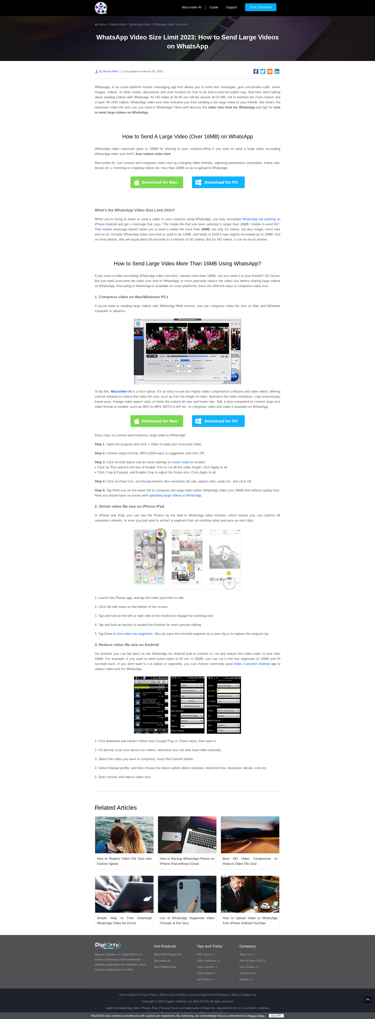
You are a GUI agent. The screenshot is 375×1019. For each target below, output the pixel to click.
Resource (223, 994)
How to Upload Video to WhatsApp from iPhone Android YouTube (250, 920)
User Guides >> (249, 966)
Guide (214, 7)
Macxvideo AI (192, 7)
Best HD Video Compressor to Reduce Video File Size (250, 861)
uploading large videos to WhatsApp (175, 495)
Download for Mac (160, 182)
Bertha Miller (111, 71)
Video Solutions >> (208, 960)
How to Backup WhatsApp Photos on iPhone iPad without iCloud (187, 861)
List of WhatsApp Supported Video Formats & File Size (187, 920)
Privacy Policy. (256, 1015)
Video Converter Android (252, 664)
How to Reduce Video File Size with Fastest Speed (124, 861)
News (235, 994)
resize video (180, 462)
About (133, 994)
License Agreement (202, 994)
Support (231, 7)
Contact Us (248, 994)
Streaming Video (139, 24)
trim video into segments (135, 634)
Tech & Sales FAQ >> (252, 960)
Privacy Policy (148, 994)
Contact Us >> (248, 973)
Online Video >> (207, 973)
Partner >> (246, 979)
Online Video (117, 24)
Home (102, 24)
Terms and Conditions (174, 994)
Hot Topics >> (205, 979)
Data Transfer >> (207, 966)
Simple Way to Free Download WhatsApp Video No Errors (124, 920)
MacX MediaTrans (165, 966)
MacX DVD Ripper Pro (168, 954)
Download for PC (221, 182)
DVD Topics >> (206, 954)
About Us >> (247, 954)
